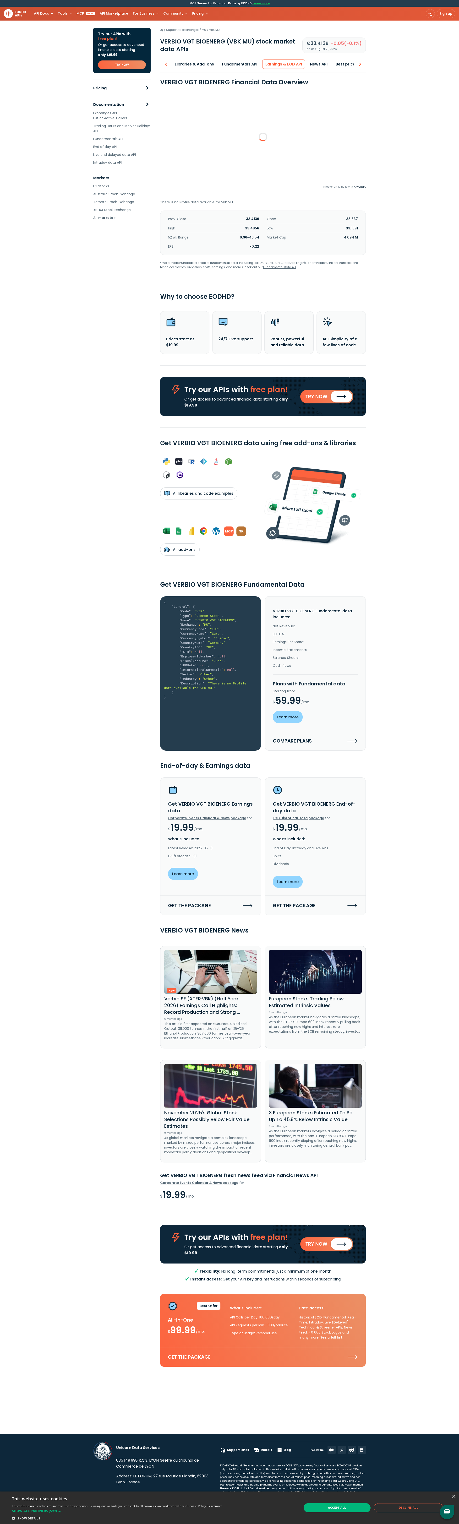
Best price (345, 64)
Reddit (266, 1450)
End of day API (105, 146)
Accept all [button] (337, 1508)
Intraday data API (107, 162)
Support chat (238, 1450)
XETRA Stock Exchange (112, 209)
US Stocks (101, 186)
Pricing (100, 88)
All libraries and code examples (202, 493)
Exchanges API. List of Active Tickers (110, 115)
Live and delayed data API (114, 154)
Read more (215, 1506)
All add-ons (184, 549)
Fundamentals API (108, 138)
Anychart (360, 187)
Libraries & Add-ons (194, 64)
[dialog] (229, 1507)
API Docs (41, 13)
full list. (337, 1337)
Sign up (446, 13)
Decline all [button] (408, 1508)
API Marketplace (114, 13)
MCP (84, 13)
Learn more (261, 3)
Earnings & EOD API (283, 64)
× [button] (453, 1496)
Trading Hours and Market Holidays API (122, 128)
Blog (287, 1450)
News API (319, 64)
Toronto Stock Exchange (113, 202)
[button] (117, 1510)
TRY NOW (122, 65)
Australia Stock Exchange (114, 194)
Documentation (108, 104)
